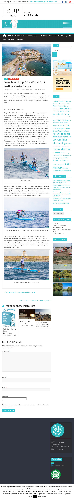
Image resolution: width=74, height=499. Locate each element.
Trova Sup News (8, 40)
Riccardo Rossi (59, 153)
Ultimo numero (32, 35)
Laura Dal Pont (67, 137)
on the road (66, 146)
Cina (70, 109)
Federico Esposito (63, 122)
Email (4, 387)
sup (64, 158)
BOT (70, 101)
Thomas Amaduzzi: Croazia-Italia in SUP (18, 292)
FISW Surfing (57, 128)
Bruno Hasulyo (57, 104)
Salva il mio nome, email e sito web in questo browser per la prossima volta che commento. (25, 406)
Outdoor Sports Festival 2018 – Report (35, 300)
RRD (61, 155)
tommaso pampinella (65, 170)
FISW (67, 125)
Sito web (5, 396)
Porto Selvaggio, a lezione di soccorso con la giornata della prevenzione (61, 194)
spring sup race (57, 158)
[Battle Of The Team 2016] (27, 310)
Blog (9, 35)
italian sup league (61, 133)
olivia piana (59, 146)
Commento (6, 351)
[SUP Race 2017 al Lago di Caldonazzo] (8, 310)
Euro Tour (61, 119)
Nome (4, 377)
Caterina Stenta (59, 106)
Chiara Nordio (64, 109)
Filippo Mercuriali (58, 125)
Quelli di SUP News (20, 89)
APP (54, 101)
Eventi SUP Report (13, 78)
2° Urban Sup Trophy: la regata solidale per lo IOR (42, 2)
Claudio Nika (63, 114)
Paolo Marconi (61, 149)
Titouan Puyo (56, 170)
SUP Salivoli (61, 161)
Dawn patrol (64, 117)
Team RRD (65, 168)
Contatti (20, 40)
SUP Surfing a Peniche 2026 (61, 203)
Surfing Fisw (60, 164)
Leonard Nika (60, 139)
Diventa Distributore (56, 35)
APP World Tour (62, 101)
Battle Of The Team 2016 (25, 322)
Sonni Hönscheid (67, 155)
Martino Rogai (60, 143)
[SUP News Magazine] (36, 6)
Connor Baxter (57, 117)
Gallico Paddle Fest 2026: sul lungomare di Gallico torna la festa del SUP (61, 187)
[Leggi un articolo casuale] (70, 36)
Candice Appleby (65, 103)
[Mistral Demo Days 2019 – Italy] (43, 310)
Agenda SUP (19, 35)
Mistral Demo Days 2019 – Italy (42, 323)
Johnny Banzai (57, 137)
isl (68, 131)
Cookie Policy (41, 496)
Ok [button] (35, 496)
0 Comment (43, 89)
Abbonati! (43, 35)
